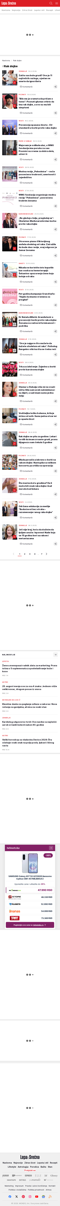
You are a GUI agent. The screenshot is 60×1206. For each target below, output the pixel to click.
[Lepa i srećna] (8, 3)
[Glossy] (54, 1175)
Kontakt (52, 1186)
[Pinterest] (23, 1196)
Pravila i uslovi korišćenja (36, 1186)
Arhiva (48, 1190)
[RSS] (50, 1196)
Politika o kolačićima (17, 1190)
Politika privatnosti (36, 1190)
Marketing (9, 1186)
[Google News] (43, 1196)
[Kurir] (5, 1175)
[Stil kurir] (45, 1175)
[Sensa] (22, 1180)
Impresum (19, 1186)
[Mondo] (17, 1175)
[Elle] (38, 1175)
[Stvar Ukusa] (48, 1180)
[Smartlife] (11, 1180)
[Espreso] (28, 1175)
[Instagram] (30, 1196)
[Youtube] (36, 1196)
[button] (26, 86)
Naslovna (6, 60)
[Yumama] (34, 1180)
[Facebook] (10, 1196)
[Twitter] (16, 1196)
